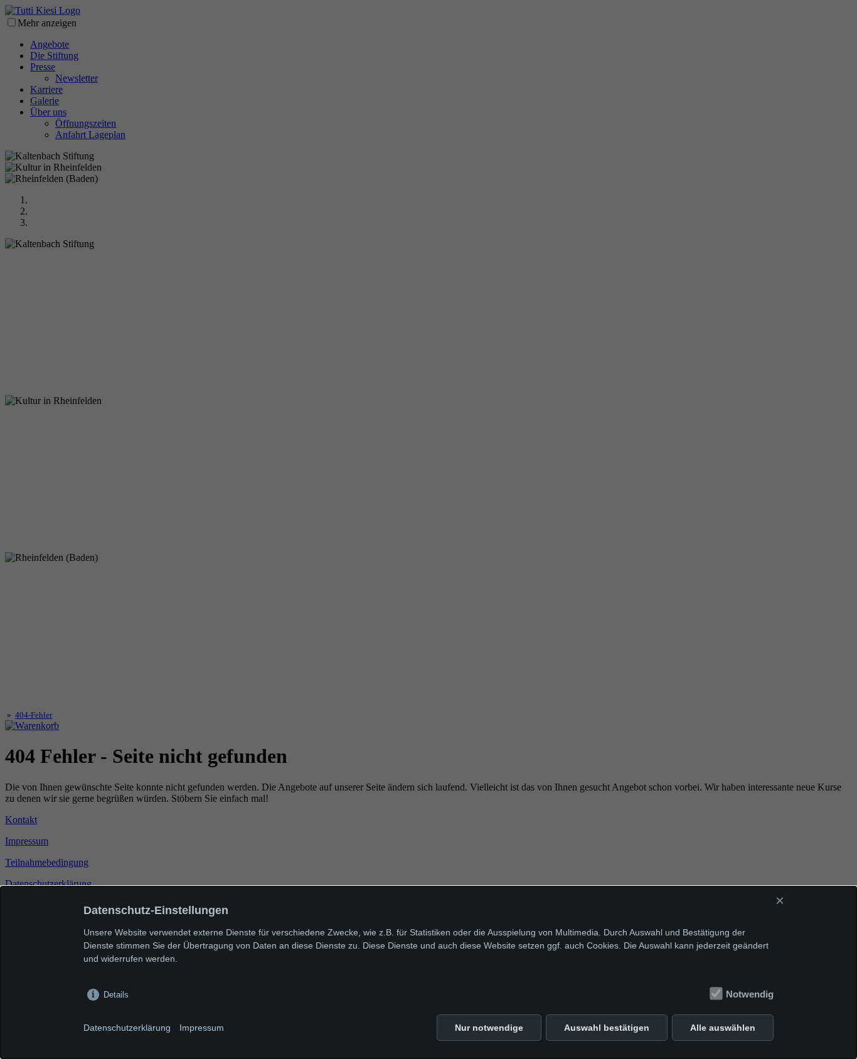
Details (116, 994)
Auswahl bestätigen (606, 1028)
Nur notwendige (489, 1028)
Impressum (201, 1028)
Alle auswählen (722, 1028)
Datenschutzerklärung (127, 1028)
